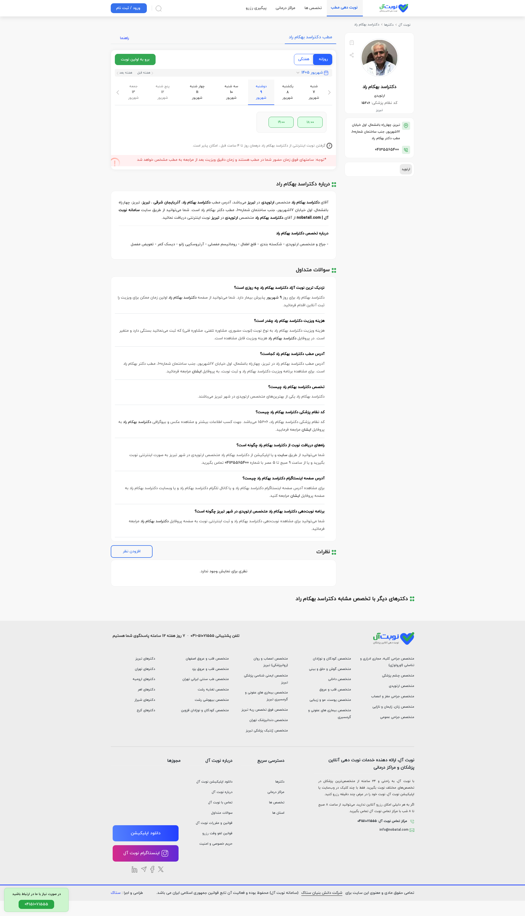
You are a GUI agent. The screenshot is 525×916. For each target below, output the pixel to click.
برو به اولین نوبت (135, 59)
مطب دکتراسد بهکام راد (310, 37)
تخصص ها (276, 802)
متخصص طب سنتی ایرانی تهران (205, 679)
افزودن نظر (132, 551)
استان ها (278, 813)
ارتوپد (406, 169)
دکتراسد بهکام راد (182, 297)
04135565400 (387, 149)
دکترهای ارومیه (144, 679)
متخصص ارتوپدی (401, 686)
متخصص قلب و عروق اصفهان (207, 658)
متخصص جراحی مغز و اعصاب (392, 696)
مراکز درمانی (275, 792)
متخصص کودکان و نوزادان (332, 658)
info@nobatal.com (395, 830)
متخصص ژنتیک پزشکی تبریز (267, 730)
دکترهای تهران (145, 669)
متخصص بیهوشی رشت (212, 700)
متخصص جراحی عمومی (397, 717)
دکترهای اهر (146, 689)
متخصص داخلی (339, 679)
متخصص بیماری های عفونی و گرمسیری (329, 714)
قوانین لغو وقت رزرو (217, 833)
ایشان (197, 371)
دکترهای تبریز (145, 658)
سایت (282, 455)
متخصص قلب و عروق (335, 689)
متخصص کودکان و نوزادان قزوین (205, 710)
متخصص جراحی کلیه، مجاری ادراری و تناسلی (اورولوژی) (387, 662)
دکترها (279, 782)
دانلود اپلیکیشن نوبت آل (214, 782)
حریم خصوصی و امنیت (215, 844)
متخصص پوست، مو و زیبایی (330, 700)
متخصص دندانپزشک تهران (268, 720)
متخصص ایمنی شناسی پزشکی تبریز (266, 679)
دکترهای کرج (146, 710)
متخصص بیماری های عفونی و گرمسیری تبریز (266, 696)
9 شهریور (274, 297)
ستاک (116, 892)
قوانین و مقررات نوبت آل (214, 823)
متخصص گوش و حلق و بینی (330, 669)
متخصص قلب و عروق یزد (210, 669)
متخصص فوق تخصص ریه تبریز (264, 709)
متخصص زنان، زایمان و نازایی (393, 706)
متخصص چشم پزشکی (398, 675)
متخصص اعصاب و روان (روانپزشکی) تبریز (270, 662)
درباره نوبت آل (222, 792)
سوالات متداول (221, 813)
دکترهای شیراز (145, 700)
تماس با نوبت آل (220, 802)
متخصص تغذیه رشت (213, 689)
